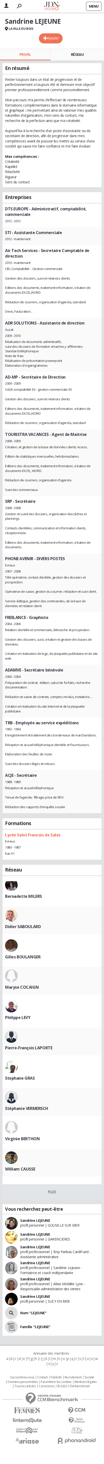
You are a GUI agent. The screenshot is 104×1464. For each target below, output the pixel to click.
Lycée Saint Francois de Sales (33, 835)
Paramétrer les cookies (56, 1382)
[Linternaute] (27, 1420)
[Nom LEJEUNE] (11, 1313)
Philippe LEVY (18, 1017)
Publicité (56, 1377)
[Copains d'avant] (27, 1430)
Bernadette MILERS (23, 896)
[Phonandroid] (76, 1440)
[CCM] (76, 1410)
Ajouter (53, 38)
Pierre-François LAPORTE (28, 1048)
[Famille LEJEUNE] (11, 1327)
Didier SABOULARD (23, 926)
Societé (89, 1377)
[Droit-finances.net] (76, 1420)
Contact (42, 1377)
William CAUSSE (20, 1169)
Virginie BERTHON (22, 1139)
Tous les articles (25, 1386)
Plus (52, 1191)
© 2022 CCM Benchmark (73, 1386)
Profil (25, 54)
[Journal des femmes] (27, 1410)
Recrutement (73, 1377)
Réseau (77, 54)
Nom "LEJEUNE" (33, 1312)
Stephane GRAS (20, 1078)
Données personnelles (23, 1382)
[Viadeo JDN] (76, 1430)
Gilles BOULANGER (22, 957)
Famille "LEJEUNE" (35, 1326)
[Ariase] (27, 1441)
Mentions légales (85, 1382)
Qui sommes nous (22, 1377)
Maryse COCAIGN (22, 987)
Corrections (46, 1386)
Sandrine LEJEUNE (35, 1220)
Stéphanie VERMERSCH (26, 1108)
